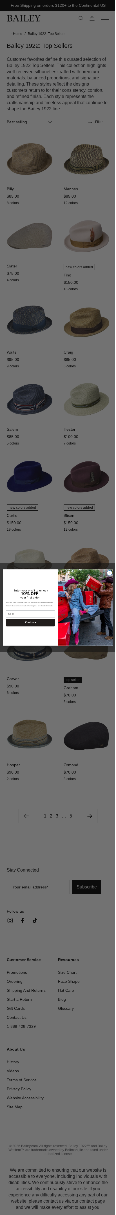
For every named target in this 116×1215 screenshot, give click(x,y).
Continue (28, 622)
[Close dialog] (107, 572)
